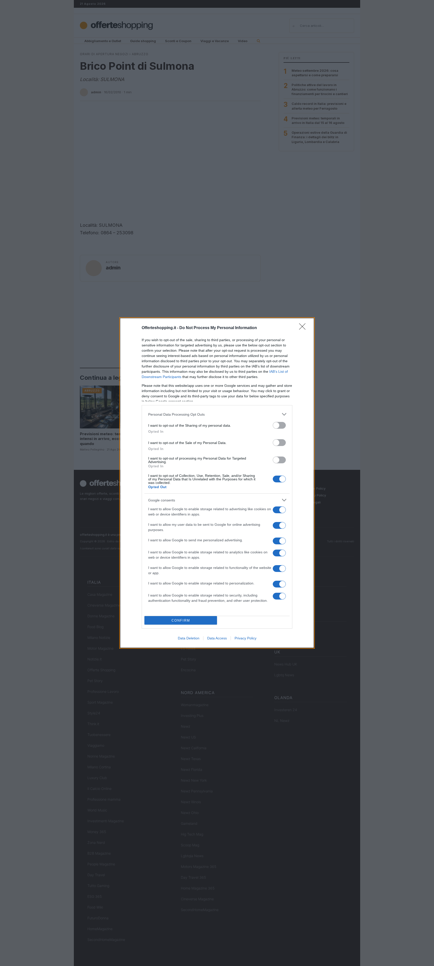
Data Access (217, 638)
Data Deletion (188, 638)
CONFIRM (181, 620)
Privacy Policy (245, 638)
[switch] (279, 425)
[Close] (304, 328)
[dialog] (217, 483)
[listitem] (217, 414)
